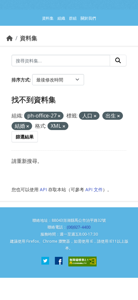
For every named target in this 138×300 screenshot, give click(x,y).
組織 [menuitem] (61, 18)
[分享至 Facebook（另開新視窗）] (58, 262)
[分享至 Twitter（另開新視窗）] (45, 262)
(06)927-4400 (79, 227)
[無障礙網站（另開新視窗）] (82, 262)
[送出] (118, 60)
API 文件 (94, 189)
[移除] (59, 116)
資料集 (28, 38)
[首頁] (9, 38)
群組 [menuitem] (73, 18)
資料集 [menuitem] (48, 18)
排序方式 (21, 80)
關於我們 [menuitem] (88, 18)
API (43, 189)
